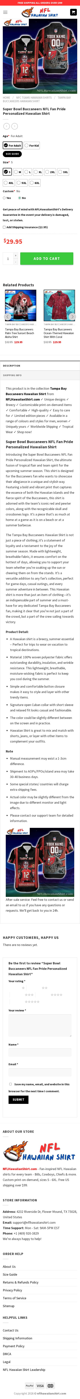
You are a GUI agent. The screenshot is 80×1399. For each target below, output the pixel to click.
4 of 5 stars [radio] (43, 994)
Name (13, 1044)
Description (11, 365)
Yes (9, 198)
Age (6, 136)
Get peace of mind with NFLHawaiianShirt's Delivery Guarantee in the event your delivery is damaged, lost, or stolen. (38, 214)
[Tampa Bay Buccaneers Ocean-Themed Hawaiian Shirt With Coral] (59, 305)
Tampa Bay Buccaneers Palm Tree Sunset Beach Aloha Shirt (19, 333)
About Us (9, 1266)
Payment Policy (13, 1346)
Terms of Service (14, 1298)
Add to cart (47, 258)
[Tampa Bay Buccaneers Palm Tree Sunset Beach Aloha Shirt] (20, 305)
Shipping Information (17, 1338)
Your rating (17, 981)
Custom (9, 191)
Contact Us (10, 1330)
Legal (6, 1362)
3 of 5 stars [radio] (17, 994)
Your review (17, 1010)
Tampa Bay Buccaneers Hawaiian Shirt (37, 99)
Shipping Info (12, 375)
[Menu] (5, 12)
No (24, 198)
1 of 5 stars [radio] (14, 987)
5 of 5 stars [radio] (17, 1001)
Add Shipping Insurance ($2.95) (27, 227)
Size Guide (10, 1274)
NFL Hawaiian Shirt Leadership (24, 1369)
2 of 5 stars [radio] (34, 987)
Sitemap (8, 1306)
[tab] (40, 365)
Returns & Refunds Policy (20, 1282)
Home (6, 97)
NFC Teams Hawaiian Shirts (34, 97)
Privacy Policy (12, 1290)
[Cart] (73, 12)
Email (13, 1064)
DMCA (7, 1354)
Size (6, 162)
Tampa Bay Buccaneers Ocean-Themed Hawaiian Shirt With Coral (59, 333)
